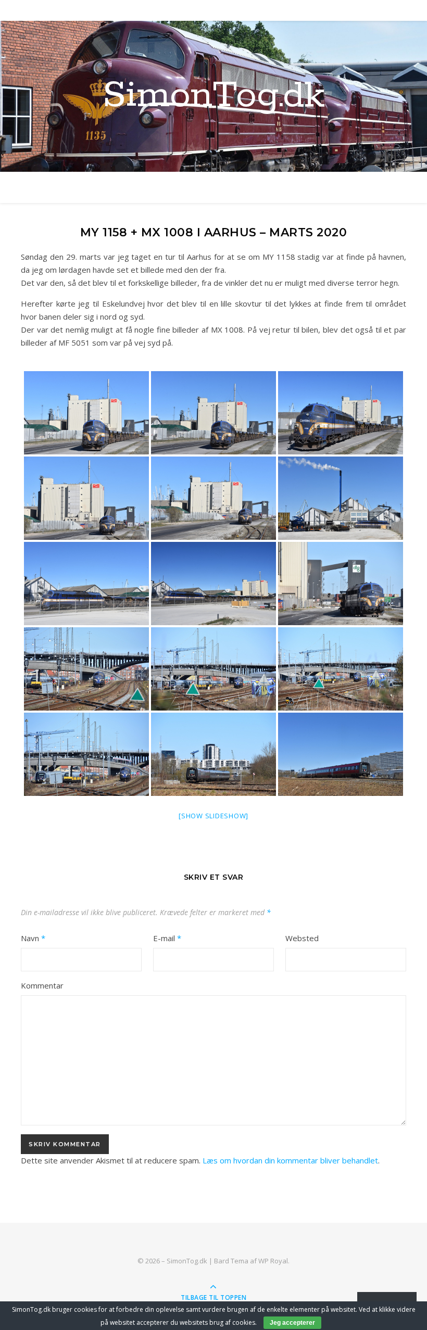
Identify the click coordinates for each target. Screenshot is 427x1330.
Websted (302, 938)
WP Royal (273, 1260)
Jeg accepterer (292, 1322)
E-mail (167, 938)
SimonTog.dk (214, 96)
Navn (33, 938)
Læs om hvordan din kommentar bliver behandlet (290, 1160)
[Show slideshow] (213, 815)
